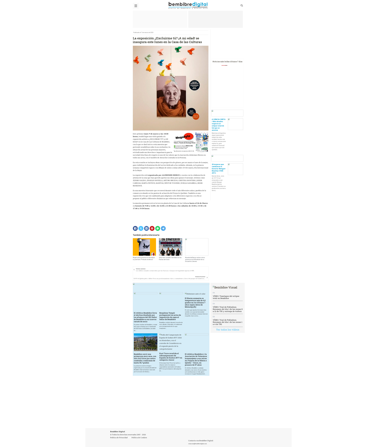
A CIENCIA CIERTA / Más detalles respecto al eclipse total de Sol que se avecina (218, 124)
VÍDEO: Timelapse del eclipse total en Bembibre (226, 297)
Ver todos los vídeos (227, 329)
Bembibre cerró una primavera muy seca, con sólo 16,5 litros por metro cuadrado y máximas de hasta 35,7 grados (145, 358)
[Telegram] (163, 228)
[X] (140, 228)
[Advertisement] (171, 403)
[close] (136, 6)
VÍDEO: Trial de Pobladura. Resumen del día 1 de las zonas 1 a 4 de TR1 (227, 322)
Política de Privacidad (119, 437)
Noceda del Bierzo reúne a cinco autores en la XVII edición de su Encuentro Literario (195, 259)
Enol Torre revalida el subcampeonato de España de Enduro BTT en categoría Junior (170, 356)
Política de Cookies (139, 437)
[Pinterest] (152, 228)
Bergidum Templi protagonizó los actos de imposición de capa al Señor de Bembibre (170, 316)
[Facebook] (135, 228)
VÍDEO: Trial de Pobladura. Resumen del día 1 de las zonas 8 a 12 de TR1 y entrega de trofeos (228, 309)
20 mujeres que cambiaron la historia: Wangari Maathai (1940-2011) (218, 168)
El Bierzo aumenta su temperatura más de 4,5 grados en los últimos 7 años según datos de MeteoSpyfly (195, 302)
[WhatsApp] (157, 228)
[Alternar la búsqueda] (242, 5)
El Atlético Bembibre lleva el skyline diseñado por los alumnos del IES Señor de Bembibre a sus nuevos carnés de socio (145, 317)
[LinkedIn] (146, 228)
